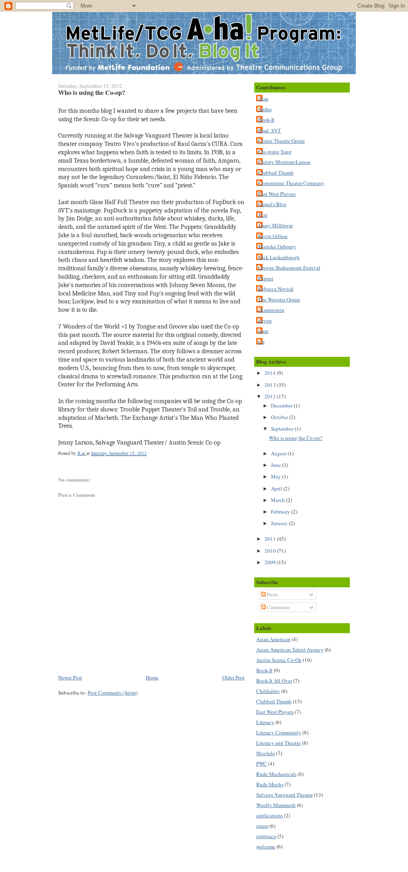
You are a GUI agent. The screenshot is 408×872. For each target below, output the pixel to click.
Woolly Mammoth (276, 805)
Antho (265, 109)
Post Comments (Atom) (112, 692)
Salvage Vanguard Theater (284, 794)
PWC (261, 763)
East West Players (277, 193)
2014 (271, 372)
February (281, 511)
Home (152, 677)
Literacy (265, 722)
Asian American (273, 639)
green (262, 825)
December (282, 405)
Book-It (266, 119)
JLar (262, 214)
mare (263, 331)
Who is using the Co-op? (295, 437)
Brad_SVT (269, 130)
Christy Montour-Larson (284, 161)
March (278, 500)
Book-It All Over (274, 680)
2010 (271, 550)
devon (265, 320)
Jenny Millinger (275, 225)
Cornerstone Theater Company (291, 183)
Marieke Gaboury (277, 246)
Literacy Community (278, 732)
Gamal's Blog (272, 204)
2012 (271, 396)
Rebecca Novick (276, 288)
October (280, 417)
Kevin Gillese (273, 236)
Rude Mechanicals (276, 774)
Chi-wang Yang (275, 151)
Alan (263, 98)
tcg (261, 341)
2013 (271, 384)
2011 (271, 538)
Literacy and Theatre (278, 742)
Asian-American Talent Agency (290, 649)
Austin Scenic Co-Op (279, 659)
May (276, 476)
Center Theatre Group (281, 140)
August (279, 453)
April (277, 488)
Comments (278, 607)
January (280, 523)
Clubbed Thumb (276, 172)
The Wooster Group (279, 299)
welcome (265, 846)
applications (269, 815)
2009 (271, 562)
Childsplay (268, 691)
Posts (272, 594)
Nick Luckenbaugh (279, 257)
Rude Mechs (269, 784)
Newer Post (70, 677)
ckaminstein (271, 309)
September (283, 428)
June (276, 464)
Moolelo (265, 753)
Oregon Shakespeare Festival (289, 267)
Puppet (265, 278)
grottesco (266, 836)
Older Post (233, 677)
